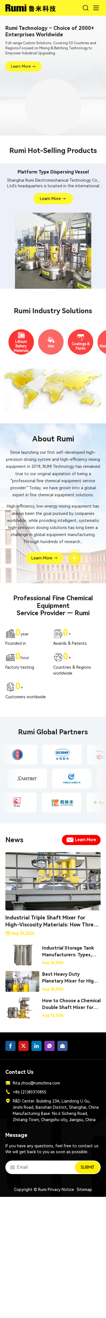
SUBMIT (87, 1167)
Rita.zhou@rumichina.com (36, 1083)
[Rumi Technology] (31, 7)
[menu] (96, 8)
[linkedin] (36, 1046)
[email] (62, 1046)
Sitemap (84, 1189)
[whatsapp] (49, 1046)
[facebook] (10, 1046)
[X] (23, 1046)
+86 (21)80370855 (29, 1092)
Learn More (21, 66)
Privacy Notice (61, 1189)
